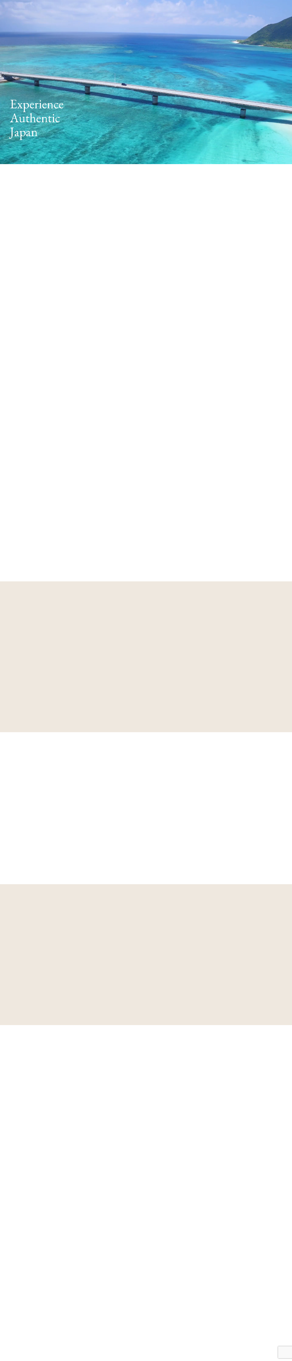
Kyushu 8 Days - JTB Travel (59, 451)
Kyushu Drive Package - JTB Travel (65, 440)
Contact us (41, 350)
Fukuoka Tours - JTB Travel (59, 457)
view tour (47, 721)
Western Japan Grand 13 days (84, 406)
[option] (70, 1179)
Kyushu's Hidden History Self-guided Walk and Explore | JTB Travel (90, 445)
